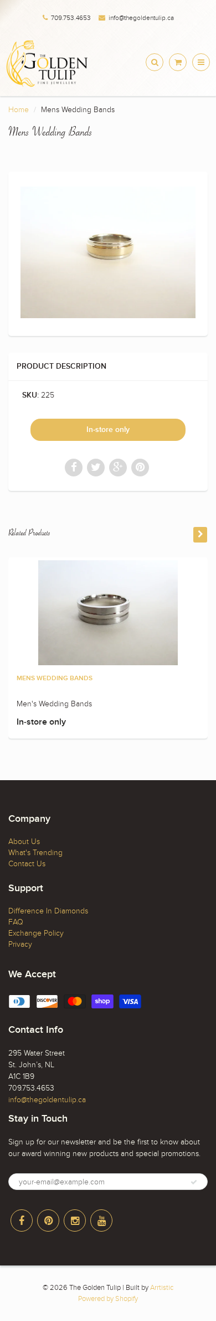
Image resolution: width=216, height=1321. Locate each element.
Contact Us (26, 863)
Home (18, 109)
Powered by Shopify (108, 1298)
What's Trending (35, 852)
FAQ (15, 922)
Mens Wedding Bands (54, 678)
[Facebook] (22, 1220)
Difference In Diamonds (48, 911)
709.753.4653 (71, 18)
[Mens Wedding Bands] (108, 252)
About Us (24, 841)
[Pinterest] (48, 1220)
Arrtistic (161, 1287)
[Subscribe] (194, 1182)
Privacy (20, 944)
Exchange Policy (36, 933)
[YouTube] (101, 1220)
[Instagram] (75, 1220)
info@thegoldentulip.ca (141, 18)
